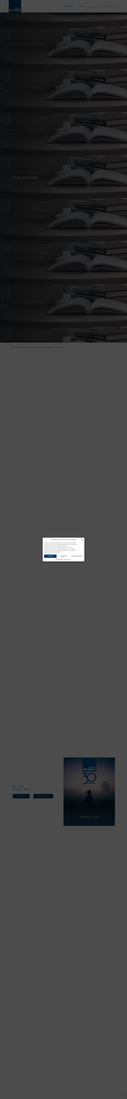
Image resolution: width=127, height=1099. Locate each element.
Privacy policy (67, 559)
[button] (82, 539)
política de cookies (66, 547)
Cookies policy (59, 559)
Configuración (77, 556)
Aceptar (50, 556)
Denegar (63, 556)
